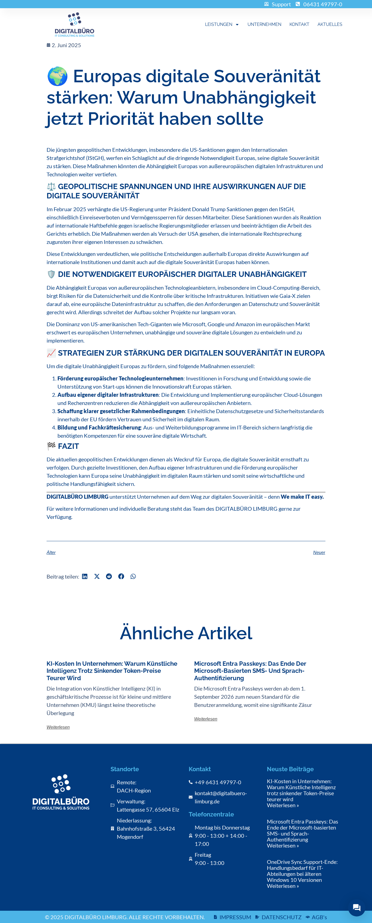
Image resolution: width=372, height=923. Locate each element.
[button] (85, 576)
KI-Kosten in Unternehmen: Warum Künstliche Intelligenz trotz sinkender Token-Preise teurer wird (112, 671)
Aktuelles (330, 24)
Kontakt (299, 24)
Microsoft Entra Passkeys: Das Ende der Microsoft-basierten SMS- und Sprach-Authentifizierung (250, 671)
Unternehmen (264, 24)
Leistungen (218, 24)
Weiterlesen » (283, 805)
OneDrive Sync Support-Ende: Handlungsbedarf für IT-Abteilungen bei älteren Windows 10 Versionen (302, 870)
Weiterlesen (58, 727)
